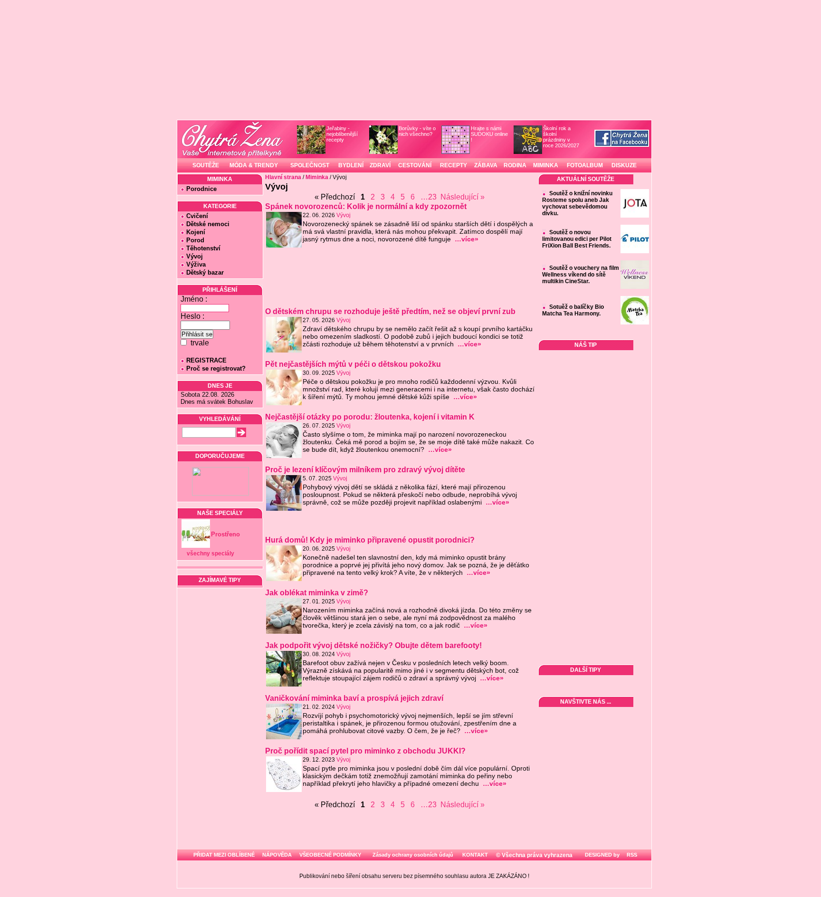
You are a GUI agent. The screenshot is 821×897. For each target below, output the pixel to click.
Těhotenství (203, 248)
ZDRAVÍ (380, 165)
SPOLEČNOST (309, 165)
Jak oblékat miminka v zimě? (316, 593)
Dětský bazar (205, 272)
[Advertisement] (400, 281)
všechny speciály (210, 553)
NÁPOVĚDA (277, 855)
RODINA (515, 165)
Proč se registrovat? (216, 368)
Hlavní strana (283, 177)
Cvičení (197, 215)
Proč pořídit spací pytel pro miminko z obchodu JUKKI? (365, 751)
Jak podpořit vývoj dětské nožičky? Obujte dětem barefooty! (373, 645)
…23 (429, 197)
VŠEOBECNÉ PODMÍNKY (330, 855)
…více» (466, 239)
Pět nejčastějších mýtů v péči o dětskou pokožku (353, 364)
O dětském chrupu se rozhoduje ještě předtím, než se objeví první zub (390, 311)
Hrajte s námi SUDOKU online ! (489, 134)
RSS (631, 855)
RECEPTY (453, 165)
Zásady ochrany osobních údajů (412, 855)
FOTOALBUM (585, 165)
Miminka (316, 177)
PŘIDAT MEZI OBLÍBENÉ (224, 855)
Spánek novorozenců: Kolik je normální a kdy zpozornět (366, 206)
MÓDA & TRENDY (253, 165)
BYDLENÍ (350, 165)
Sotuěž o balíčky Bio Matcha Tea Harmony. (573, 310)
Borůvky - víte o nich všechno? (417, 131)
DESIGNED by (601, 855)
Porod (195, 240)
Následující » (462, 197)
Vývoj (194, 256)
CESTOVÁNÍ (414, 165)
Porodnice (201, 188)
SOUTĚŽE (205, 165)
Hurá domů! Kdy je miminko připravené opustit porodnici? (370, 540)
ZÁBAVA (485, 165)
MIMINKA (545, 165)
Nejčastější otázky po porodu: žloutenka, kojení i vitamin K (370, 417)
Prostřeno (225, 534)
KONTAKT (475, 855)
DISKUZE (624, 165)
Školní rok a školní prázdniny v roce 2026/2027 (561, 136)
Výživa (196, 264)
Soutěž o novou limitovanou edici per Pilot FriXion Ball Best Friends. (576, 239)
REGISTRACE (206, 360)
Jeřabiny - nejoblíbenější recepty (342, 134)
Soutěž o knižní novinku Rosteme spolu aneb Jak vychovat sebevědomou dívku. (577, 203)
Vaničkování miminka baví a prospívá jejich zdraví (354, 698)
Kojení (195, 232)
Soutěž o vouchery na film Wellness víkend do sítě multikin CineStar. (580, 275)
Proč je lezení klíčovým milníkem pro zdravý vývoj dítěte (365, 470)
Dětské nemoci (207, 224)
